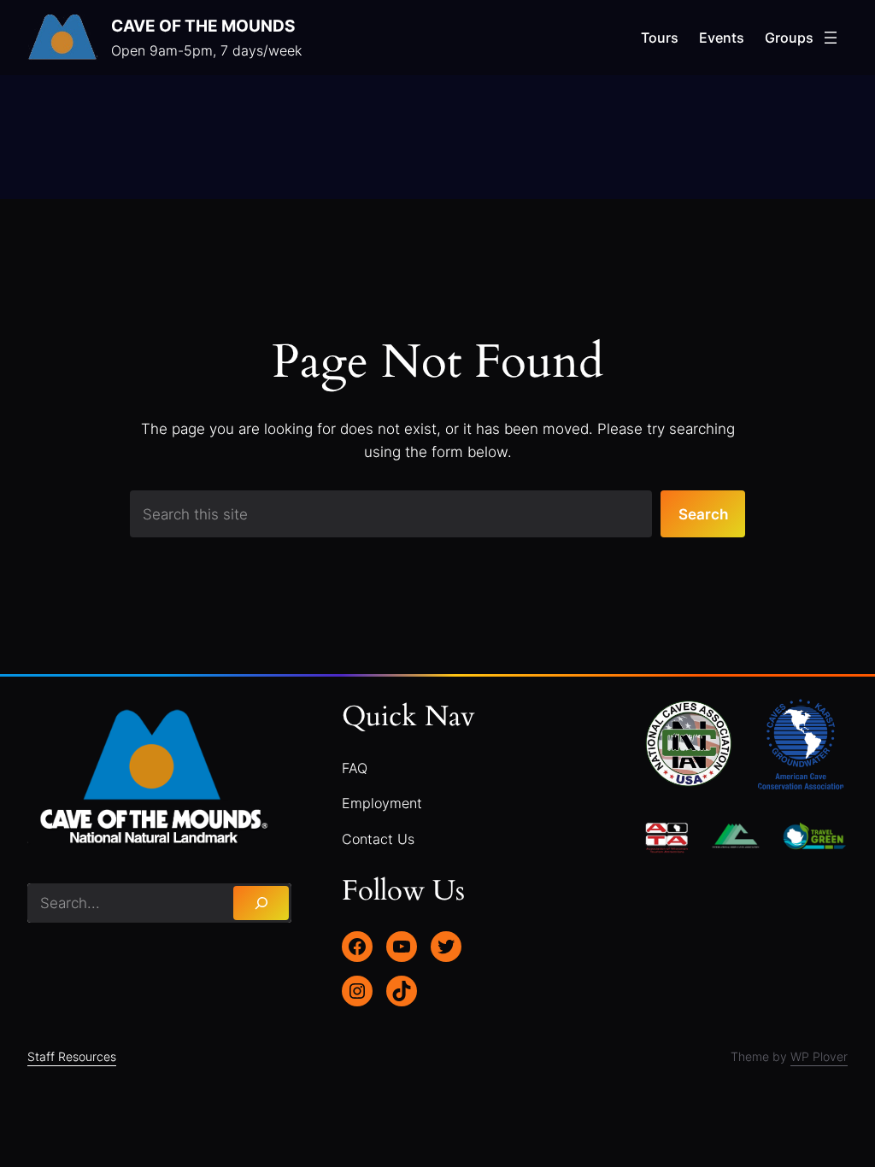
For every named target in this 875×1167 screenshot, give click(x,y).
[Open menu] (830, 37)
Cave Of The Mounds (203, 26)
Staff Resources (71, 1056)
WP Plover (819, 1056)
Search (703, 514)
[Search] (261, 903)
